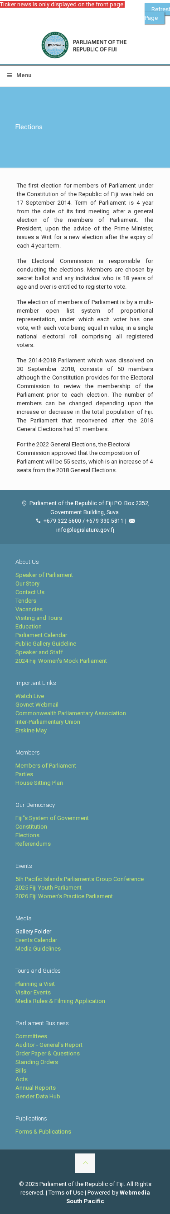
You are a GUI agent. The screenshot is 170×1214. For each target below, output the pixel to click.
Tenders (25, 600)
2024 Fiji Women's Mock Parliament (61, 660)
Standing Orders (36, 1062)
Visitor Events (33, 992)
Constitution (31, 826)
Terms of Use (66, 1192)
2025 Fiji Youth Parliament (48, 887)
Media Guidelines (38, 948)
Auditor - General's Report (49, 1044)
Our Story (27, 583)
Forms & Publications (43, 1131)
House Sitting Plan (39, 782)
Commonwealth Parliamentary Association (70, 713)
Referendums (33, 843)
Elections (27, 835)
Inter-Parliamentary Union (47, 721)
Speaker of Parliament (44, 575)
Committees (31, 1036)
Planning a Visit (35, 983)
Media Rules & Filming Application (60, 1001)
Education (28, 626)
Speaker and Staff (39, 652)
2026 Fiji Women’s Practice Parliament (64, 896)
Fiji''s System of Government (52, 818)
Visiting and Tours (38, 617)
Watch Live (29, 696)
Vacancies (29, 609)
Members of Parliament (45, 765)
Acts (21, 1079)
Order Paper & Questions (47, 1053)
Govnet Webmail (36, 704)
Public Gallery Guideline (45, 643)
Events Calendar (36, 940)
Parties (24, 774)
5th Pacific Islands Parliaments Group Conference (79, 879)
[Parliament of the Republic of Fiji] (85, 45)
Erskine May (31, 730)
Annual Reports (35, 1087)
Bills (20, 1070)
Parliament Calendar (41, 635)
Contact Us (29, 592)
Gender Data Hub (37, 1096)
